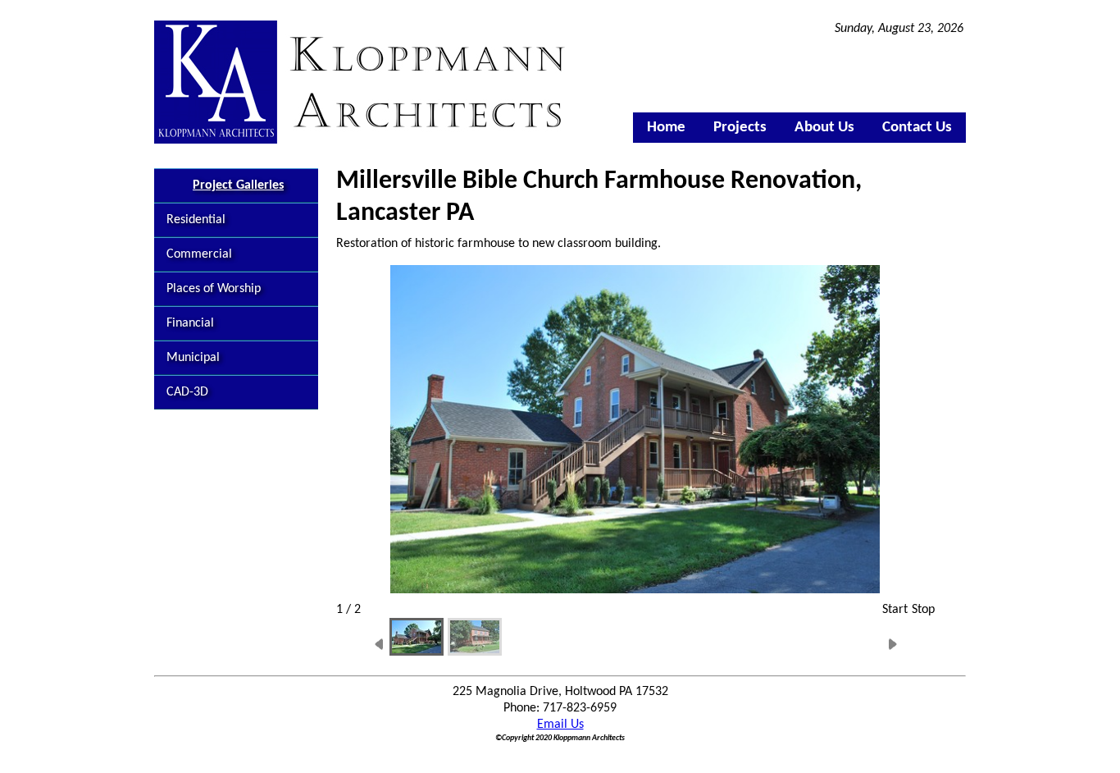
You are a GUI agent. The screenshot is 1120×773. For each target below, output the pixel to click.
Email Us (560, 724)
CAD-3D (187, 392)
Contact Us (917, 127)
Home (666, 127)
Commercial (199, 254)
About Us (824, 127)
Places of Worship (213, 288)
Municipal (193, 357)
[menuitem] (666, 127)
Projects (740, 127)
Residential (195, 219)
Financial (190, 323)
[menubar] (799, 127)
